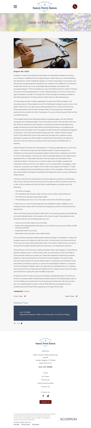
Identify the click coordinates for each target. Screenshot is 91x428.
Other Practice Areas (45, 383)
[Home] (45, 7)
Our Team (45, 376)
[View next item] (22, 323)
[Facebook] (43, 396)
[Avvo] (48, 396)
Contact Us (45, 386)
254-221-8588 (45, 367)
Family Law (45, 380)
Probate (26, 291)
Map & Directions (45, 363)
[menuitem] (16, 424)
